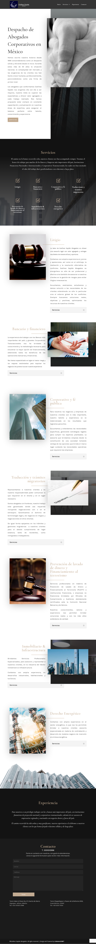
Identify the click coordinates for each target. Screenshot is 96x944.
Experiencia (75, 4)
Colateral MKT (59, 941)
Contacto (83, 4)
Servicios (65, 4)
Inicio (59, 4)
